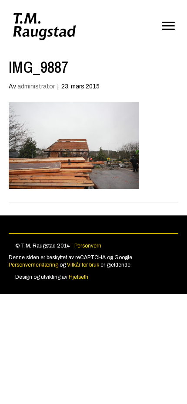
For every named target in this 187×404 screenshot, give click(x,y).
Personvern (87, 246)
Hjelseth (78, 277)
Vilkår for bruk (83, 265)
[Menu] (168, 26)
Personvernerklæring (33, 265)
